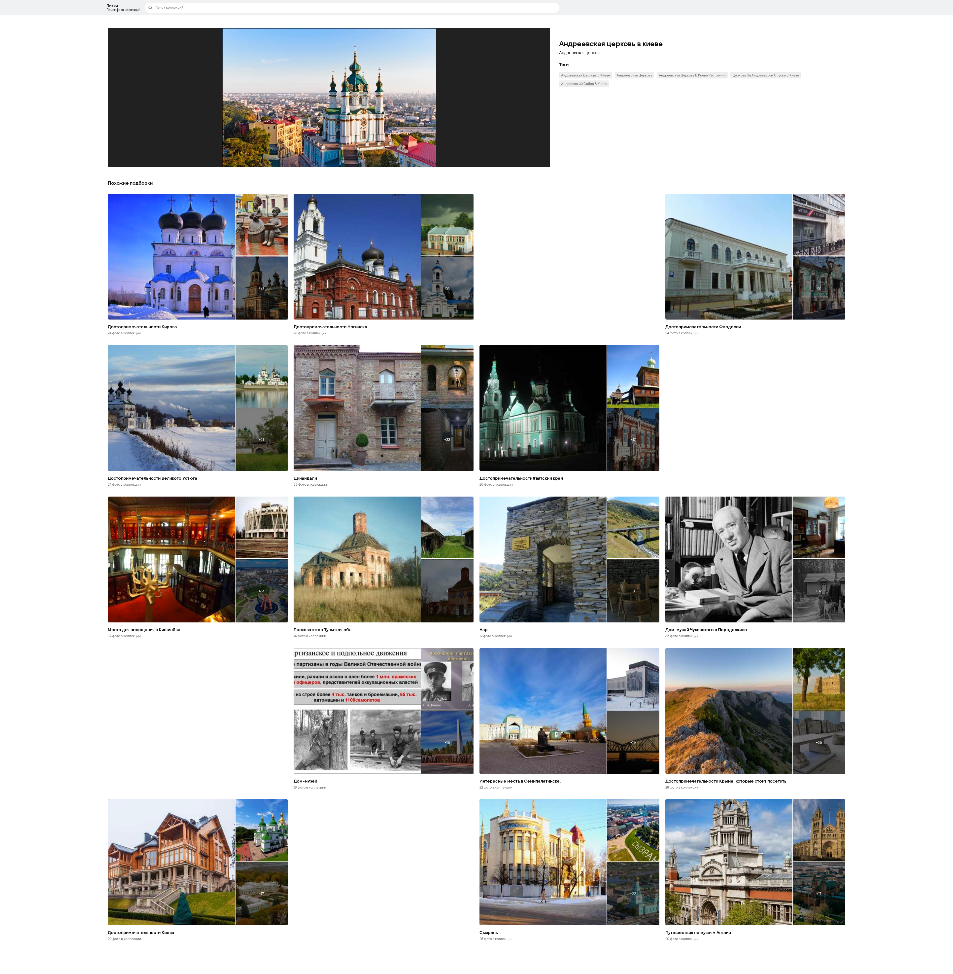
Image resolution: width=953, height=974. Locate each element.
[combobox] (355, 7)
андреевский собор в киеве (584, 83)
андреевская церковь (634, 75)
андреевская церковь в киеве (585, 75)
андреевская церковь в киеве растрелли (692, 75)
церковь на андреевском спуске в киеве (765, 75)
